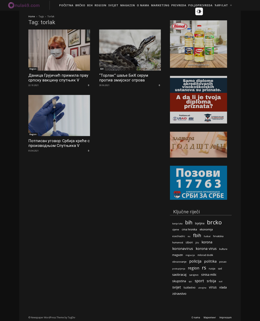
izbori (189, 242)
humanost (177, 242)
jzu (197, 242)
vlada (223, 287)
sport (199, 281)
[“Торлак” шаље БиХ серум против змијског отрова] (130, 50)
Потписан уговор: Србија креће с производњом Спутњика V (59, 143)
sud (220, 281)
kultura (223, 249)
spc (190, 281)
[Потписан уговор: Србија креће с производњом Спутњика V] (59, 115)
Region (33, 69)
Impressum (225, 317)
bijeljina (199, 223)
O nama (195, 317)
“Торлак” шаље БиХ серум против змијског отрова (123, 77)
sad (220, 268)
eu (189, 236)
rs (204, 268)
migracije (190, 255)
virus (213, 287)
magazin (177, 255)
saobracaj (179, 274)
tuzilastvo (189, 287)
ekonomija (206, 229)
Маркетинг (210, 317)
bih (188, 222)
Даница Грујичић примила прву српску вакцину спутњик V (58, 77)
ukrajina (202, 287)
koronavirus (182, 249)
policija (195, 261)
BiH (102, 69)
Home (31, 16)
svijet (176, 287)
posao (223, 261)
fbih (197, 235)
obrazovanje (179, 261)
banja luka (177, 223)
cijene (175, 229)
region (193, 268)
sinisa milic (208, 275)
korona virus (206, 248)
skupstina (179, 281)
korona (207, 242)
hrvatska (218, 236)
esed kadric (178, 236)
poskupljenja (178, 268)
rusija (212, 268)
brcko (214, 222)
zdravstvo (179, 294)
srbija (211, 281)
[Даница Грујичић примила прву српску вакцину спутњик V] (59, 50)
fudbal (207, 236)
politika (210, 261)
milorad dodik (205, 255)
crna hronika (189, 229)
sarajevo (194, 274)
